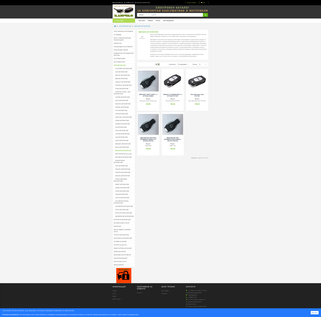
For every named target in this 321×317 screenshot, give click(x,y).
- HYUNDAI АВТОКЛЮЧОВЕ (122, 124)
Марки (114, 296)
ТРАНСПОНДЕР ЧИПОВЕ (121, 50)
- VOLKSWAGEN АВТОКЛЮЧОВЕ (123, 206)
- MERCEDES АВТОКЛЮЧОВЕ (122, 150)
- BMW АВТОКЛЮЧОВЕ (121, 78)
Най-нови (141, 20)
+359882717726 (129, 2)
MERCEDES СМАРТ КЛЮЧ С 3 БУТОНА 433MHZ (148, 95)
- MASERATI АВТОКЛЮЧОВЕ (122, 144)
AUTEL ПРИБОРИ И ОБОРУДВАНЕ (123, 31)
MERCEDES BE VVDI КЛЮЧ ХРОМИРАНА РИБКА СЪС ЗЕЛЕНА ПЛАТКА (148, 139)
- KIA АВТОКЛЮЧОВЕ (120, 127)
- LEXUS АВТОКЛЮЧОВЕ (121, 140)
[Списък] (156, 64)
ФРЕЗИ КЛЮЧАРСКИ (120, 251)
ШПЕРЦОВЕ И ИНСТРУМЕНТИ (122, 255)
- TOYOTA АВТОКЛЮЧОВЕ (121, 197)
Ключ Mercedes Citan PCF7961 (197, 95)
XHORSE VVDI (117, 43)
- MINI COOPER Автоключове (123, 154)
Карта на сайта (117, 299)
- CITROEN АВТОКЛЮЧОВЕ (122, 97)
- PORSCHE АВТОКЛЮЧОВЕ (122, 172)
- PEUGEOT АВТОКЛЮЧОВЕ (122, 169)
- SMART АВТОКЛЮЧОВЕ (121, 184)
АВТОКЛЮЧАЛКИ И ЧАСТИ (121, 223)
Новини (150, 20)
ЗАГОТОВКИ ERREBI (119, 58)
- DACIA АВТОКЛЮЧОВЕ (121, 100)
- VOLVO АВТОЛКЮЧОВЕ (121, 209)
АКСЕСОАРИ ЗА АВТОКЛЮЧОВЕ (123, 238)
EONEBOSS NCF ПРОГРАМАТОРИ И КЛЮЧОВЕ (124, 54)
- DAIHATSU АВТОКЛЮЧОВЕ (122, 104)
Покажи (195, 64)
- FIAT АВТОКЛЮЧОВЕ (120, 110)
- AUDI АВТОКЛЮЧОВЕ (120, 72)
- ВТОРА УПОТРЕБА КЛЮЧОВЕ (123, 213)
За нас (114, 293)
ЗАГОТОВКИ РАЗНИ (119, 62)
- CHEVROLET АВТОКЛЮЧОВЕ (123, 85)
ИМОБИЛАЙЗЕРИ (119, 265)
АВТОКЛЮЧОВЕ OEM (125, 26)
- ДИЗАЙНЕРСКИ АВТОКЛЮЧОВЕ (124, 216)
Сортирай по (172, 64)
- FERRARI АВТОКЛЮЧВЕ (121, 107)
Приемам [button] (314, 312)
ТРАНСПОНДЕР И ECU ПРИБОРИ (123, 46)
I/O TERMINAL (118, 34)
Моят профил (165, 290)
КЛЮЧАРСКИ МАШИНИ (120, 258)
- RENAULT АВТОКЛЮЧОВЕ (122, 175)
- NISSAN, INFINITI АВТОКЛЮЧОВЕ (119, 161)
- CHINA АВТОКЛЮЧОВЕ (121, 88)
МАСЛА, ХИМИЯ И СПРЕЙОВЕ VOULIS (122, 230)
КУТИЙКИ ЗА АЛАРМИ (120, 241)
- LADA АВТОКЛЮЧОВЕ (121, 137)
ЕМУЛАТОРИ (117, 226)
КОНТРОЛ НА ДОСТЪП (120, 245)
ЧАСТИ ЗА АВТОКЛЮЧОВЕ (121, 235)
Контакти (139, 292)
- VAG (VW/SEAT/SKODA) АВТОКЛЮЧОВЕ (121, 202)
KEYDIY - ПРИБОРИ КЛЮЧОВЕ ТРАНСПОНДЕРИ (122, 39)
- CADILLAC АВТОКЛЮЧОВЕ (122, 82)
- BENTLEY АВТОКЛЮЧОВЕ (122, 75)
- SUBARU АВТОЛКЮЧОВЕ (121, 187)
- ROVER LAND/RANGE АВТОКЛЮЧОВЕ (120, 180)
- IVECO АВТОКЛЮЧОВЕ (121, 130)
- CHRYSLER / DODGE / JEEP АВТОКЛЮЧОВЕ (122, 93)
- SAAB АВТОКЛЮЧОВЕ (121, 194)
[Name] (205, 15)
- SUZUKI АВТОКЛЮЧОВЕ (121, 191)
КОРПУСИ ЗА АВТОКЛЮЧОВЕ (122, 219)
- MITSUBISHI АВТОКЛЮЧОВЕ (123, 157)
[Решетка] (158, 64)
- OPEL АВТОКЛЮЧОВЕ (121, 165)
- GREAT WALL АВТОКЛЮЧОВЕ (123, 117)
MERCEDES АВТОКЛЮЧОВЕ (142, 26)
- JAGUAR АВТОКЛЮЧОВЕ (122, 134)
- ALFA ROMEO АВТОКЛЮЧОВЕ (123, 68)
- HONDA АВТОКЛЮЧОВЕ (121, 120)
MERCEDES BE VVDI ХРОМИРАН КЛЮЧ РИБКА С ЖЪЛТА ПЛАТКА (172, 139)
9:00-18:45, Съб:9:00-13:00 (143, 2)
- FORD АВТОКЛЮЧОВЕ (121, 114)
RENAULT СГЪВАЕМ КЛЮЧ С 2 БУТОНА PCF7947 (172, 95)
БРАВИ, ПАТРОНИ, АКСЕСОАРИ (123, 248)
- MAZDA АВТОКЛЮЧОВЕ (121, 147)
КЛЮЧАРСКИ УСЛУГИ (120, 261)
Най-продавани (168, 20)
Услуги (158, 20)
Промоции (164, 293)
